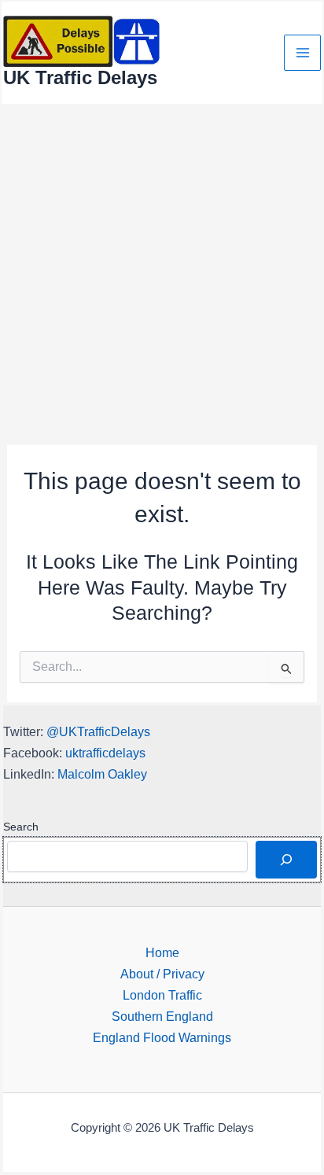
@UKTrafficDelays (98, 731)
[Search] (286, 859)
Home (162, 952)
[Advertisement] (162, 275)
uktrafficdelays (105, 753)
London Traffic (162, 995)
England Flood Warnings (162, 1037)
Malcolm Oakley (102, 774)
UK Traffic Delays (80, 78)
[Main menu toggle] (302, 53)
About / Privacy (162, 974)
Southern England (162, 1016)
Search (21, 826)
